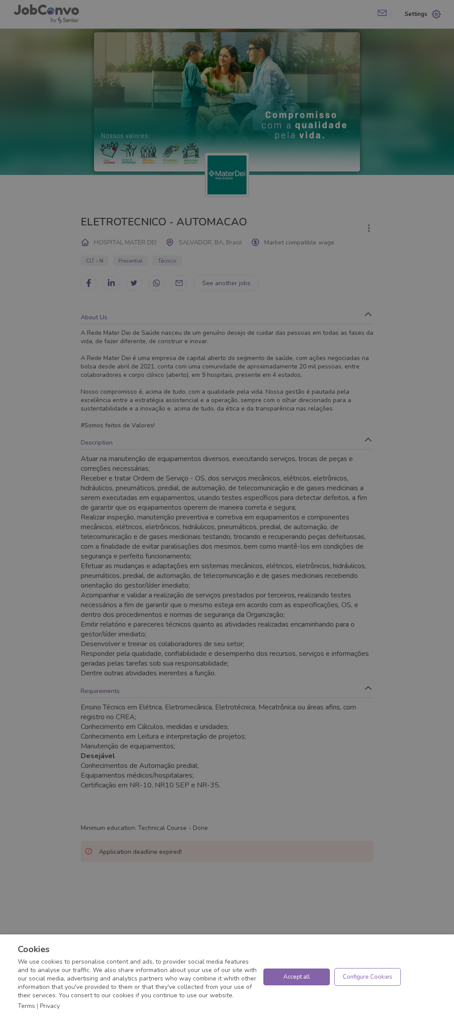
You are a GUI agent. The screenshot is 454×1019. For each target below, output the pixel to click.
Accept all (296, 977)
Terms (26, 1006)
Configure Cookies (367, 977)
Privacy (50, 1006)
